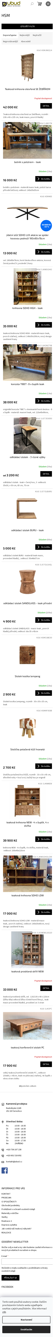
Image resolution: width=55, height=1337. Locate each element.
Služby (5, 1217)
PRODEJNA (6, 1197)
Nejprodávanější (10, 41)
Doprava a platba (9, 1224)
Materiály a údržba (10, 1213)
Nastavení (26, 1319)
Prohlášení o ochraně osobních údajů (18, 1209)
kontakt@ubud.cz (14, 1161)
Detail (46, 105)
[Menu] (48, 4)
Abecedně (26, 41)
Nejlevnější (25, 35)
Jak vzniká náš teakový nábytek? (16, 1228)
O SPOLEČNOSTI (9, 1201)
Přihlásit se (10, 1277)
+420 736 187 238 (13, 1149)
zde (4, 1312)
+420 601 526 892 (13, 1155)
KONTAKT (6, 1193)
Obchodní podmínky (11, 1205)
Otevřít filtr (27, 26)
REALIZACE (6, 1232)
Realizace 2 (7, 1221)
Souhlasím (26, 1329)
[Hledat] (32, 4)
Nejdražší (37, 35)
